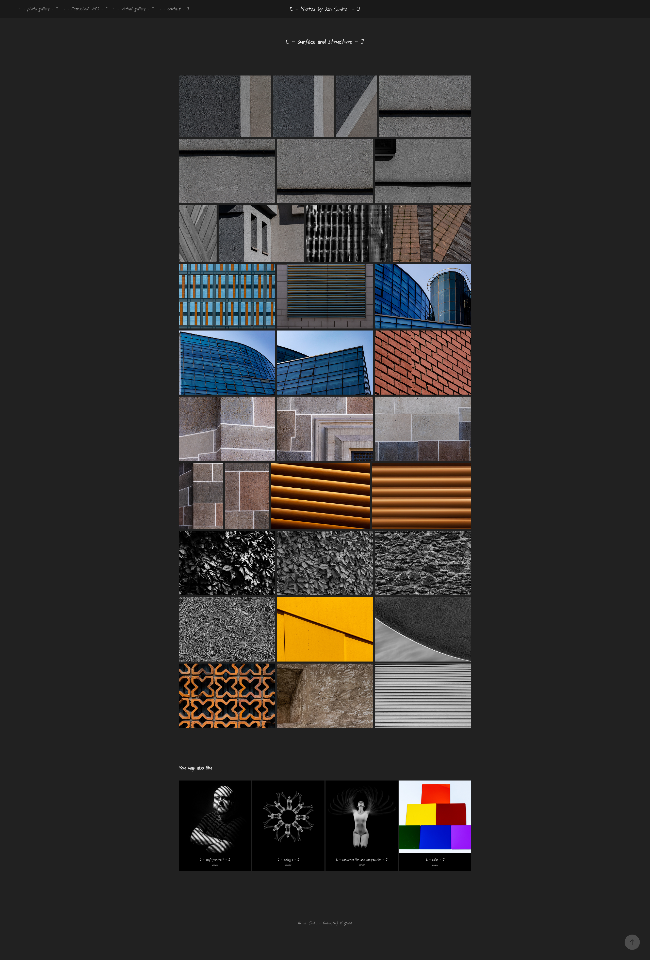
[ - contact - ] (174, 9)
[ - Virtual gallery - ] (133, 9)
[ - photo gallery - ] (39, 9)
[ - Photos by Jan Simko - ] (325, 9)
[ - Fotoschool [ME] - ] (85, 9)
